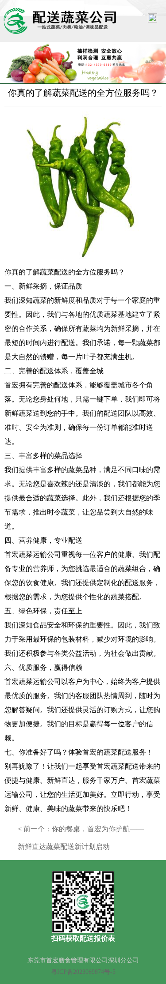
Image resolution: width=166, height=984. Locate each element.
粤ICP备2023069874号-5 (83, 972)
